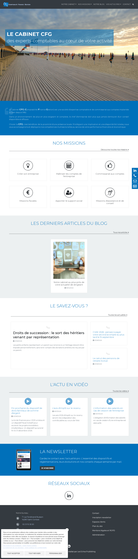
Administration (98, 535)
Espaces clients (98, 522)
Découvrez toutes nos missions (114, 150)
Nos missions (84, 4)
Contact (127, 4)
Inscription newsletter (101, 518)
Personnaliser (55, 553)
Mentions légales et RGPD (103, 530)
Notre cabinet (68, 4)
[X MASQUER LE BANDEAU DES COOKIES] (67, 530)
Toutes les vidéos (120, 391)
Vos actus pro (113, 4)
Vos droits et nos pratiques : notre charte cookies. (20, 545)
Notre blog (98, 4)
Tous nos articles (120, 232)
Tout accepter (13, 553)
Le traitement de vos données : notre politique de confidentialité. (25, 548)
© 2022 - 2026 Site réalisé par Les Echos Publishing (74, 552)
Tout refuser (34, 553)
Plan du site (97, 526)
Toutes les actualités (117, 315)
